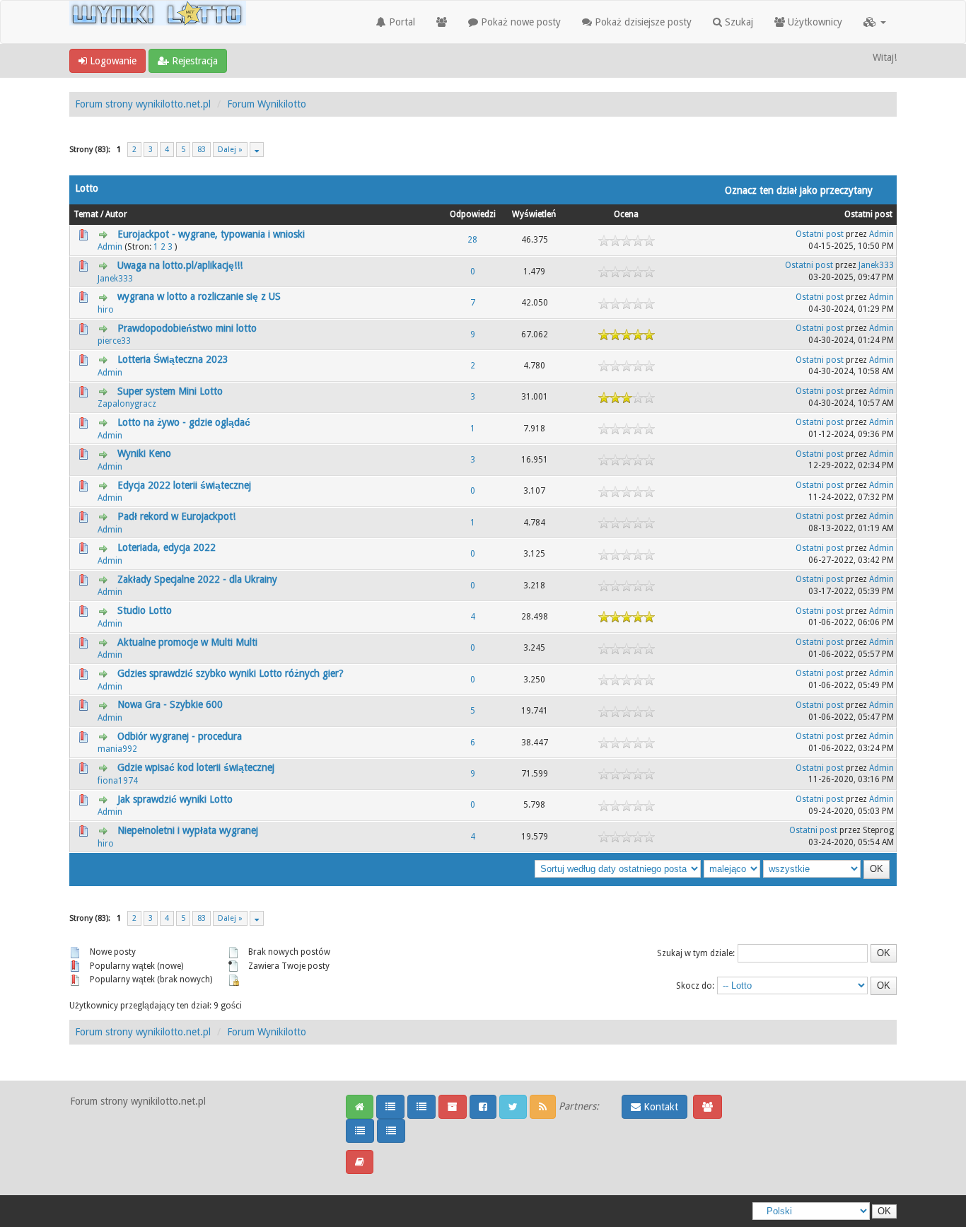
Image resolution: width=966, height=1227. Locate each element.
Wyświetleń (534, 214)
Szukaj (737, 22)
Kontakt (659, 1106)
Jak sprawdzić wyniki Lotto (175, 799)
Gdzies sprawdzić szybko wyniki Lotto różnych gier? (230, 673)
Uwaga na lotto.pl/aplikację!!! (180, 265)
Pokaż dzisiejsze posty (642, 22)
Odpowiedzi (473, 214)
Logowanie (111, 60)
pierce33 (114, 341)
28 (472, 240)
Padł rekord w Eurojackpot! (176, 516)
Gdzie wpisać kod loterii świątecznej (195, 767)
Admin (110, 247)
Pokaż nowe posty (519, 22)
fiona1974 (118, 781)
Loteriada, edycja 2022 (166, 547)
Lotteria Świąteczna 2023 (172, 359)
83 (201, 149)
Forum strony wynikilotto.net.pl (143, 104)
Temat (86, 214)
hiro (106, 310)
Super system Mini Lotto (170, 391)
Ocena (626, 214)
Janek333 (115, 279)
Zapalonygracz (127, 404)
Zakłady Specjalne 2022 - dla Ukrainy (197, 579)
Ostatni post (868, 214)
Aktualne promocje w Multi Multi (187, 642)
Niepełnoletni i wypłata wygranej (187, 830)
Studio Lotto (144, 610)
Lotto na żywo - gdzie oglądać (183, 422)
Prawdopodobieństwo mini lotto (187, 328)
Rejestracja (193, 60)
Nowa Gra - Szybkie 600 (170, 704)
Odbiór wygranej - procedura (179, 736)
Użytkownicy (813, 22)
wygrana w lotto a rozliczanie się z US (199, 296)
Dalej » (230, 149)
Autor (116, 214)
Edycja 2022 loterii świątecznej (184, 485)
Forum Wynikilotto (266, 104)
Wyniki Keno (144, 453)
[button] (875, 22)
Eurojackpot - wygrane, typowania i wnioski (211, 234)
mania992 (117, 749)
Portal (400, 22)
